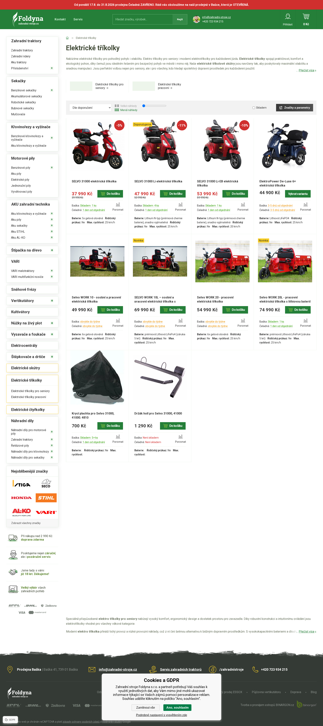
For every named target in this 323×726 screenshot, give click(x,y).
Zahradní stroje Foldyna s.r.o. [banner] (28, 19)
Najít (180, 19)
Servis (78, 19)
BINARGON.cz (285, 705)
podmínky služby (112, 721)
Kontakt (60, 19)
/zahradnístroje (231, 669)
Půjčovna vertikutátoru (266, 692)
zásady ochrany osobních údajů (81, 721)
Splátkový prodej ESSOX (226, 692)
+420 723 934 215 (212, 21)
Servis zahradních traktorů (181, 669)
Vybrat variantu (297, 194)
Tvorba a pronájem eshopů (258, 705)
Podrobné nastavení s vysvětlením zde (161, 715)
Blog (314, 692)
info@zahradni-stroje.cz (216, 17)
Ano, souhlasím (177, 707)
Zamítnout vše (145, 707)
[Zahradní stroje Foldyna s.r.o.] (71, 38)
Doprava (295, 692)
